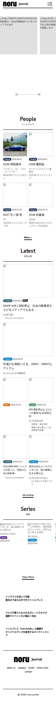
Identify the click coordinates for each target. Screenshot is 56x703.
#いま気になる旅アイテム (42, 482)
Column (7, 301)
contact (28, 672)
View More (28, 577)
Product (7, 359)
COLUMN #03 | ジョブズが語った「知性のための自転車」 (15, 470)
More (27, 237)
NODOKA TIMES (8, 534)
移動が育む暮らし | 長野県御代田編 (41, 428)
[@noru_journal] (15, 679)
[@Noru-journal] (32, 679)
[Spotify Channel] (41, 679)
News (6, 405)
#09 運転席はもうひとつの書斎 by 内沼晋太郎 (40, 413)
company (22, 668)
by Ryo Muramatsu (38, 477)
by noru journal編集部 (14, 373)
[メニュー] (50, 4)
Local (32, 405)
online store (42, 668)
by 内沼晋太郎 (36, 420)
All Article (28, 495)
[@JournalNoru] (24, 679)
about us (11, 668)
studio (31, 668)
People (7, 159)
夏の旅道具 (33, 536)
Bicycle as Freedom (15, 317)
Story (3, 538)
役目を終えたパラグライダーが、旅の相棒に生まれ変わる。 (40, 470)
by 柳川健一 (9, 314)
